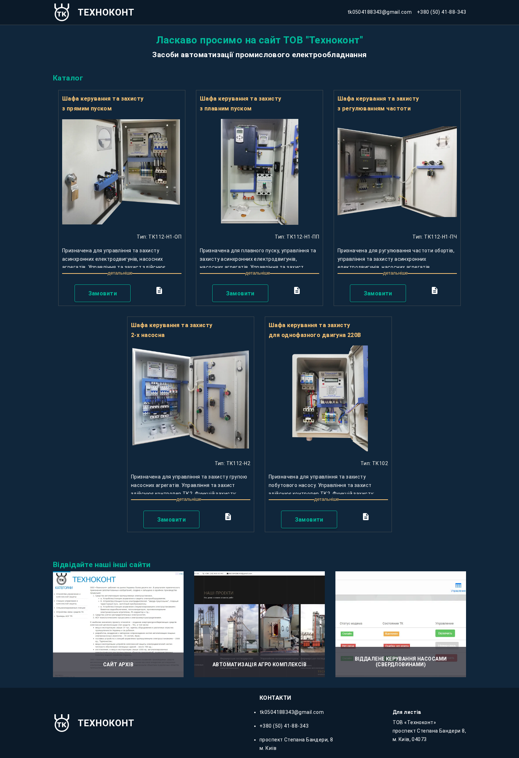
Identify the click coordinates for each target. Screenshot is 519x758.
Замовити (102, 293)
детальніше (120, 273)
